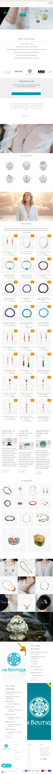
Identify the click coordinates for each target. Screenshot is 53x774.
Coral (45, 503)
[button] (21, 9)
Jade (7, 490)
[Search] (50, 12)
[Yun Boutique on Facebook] (1, 3)
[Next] (50, 72)
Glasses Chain (29, 766)
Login (46, 4)
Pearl (20, 490)
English (38, 4)
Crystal (26, 518)
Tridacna (45, 490)
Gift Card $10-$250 (35, 647)
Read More (5, 470)
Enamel (14, 540)
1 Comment (21, 439)
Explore (45, 140)
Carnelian (32, 503)
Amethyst (20, 503)
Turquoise (32, 490)
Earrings (17, 3)
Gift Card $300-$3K (10, 687)
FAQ (15, 754)
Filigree (39, 540)
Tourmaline (10, 518)
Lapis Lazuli (7, 503)
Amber (43, 518)
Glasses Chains (8, 5)
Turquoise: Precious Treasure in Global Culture (42, 433)
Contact (16, 749)
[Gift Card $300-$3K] (39, 711)
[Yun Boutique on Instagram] (3, 3)
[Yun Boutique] (6, 12)
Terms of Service (17, 756)
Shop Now (34, 679)
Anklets (16, 5)
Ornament (28, 763)
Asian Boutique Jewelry (26, 179)
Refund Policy (17, 759)
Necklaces (12, 3)
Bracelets (21, 3)
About (15, 747)
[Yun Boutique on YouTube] (1, 5)
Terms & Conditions (18, 752)
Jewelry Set (7, 3)
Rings (13, 5)
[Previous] (3, 72)
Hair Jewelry (26, 3)
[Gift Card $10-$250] (14, 662)
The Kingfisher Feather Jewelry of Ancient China (25, 433)
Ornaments (20, 5)
